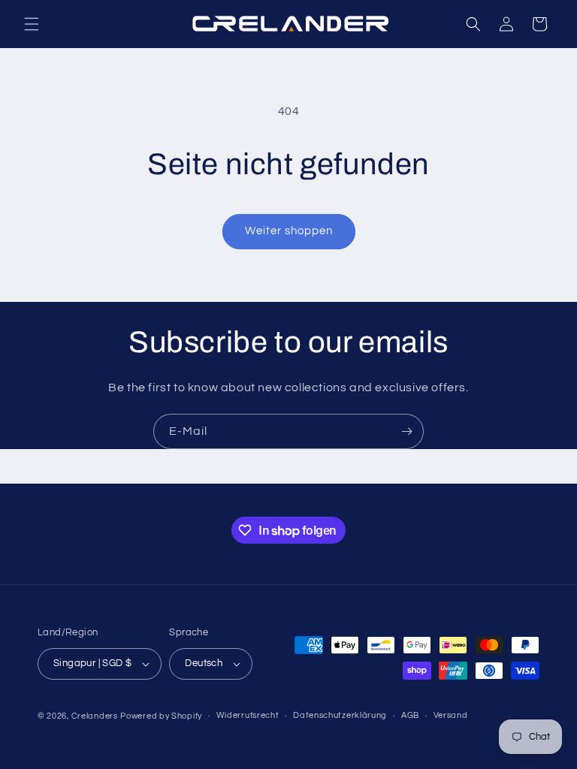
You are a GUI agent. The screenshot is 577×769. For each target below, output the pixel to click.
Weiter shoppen (289, 231)
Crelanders (94, 716)
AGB (410, 715)
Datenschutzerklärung (340, 715)
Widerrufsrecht (247, 715)
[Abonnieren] (406, 431)
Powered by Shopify (161, 716)
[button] (31, 24)
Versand (451, 715)
